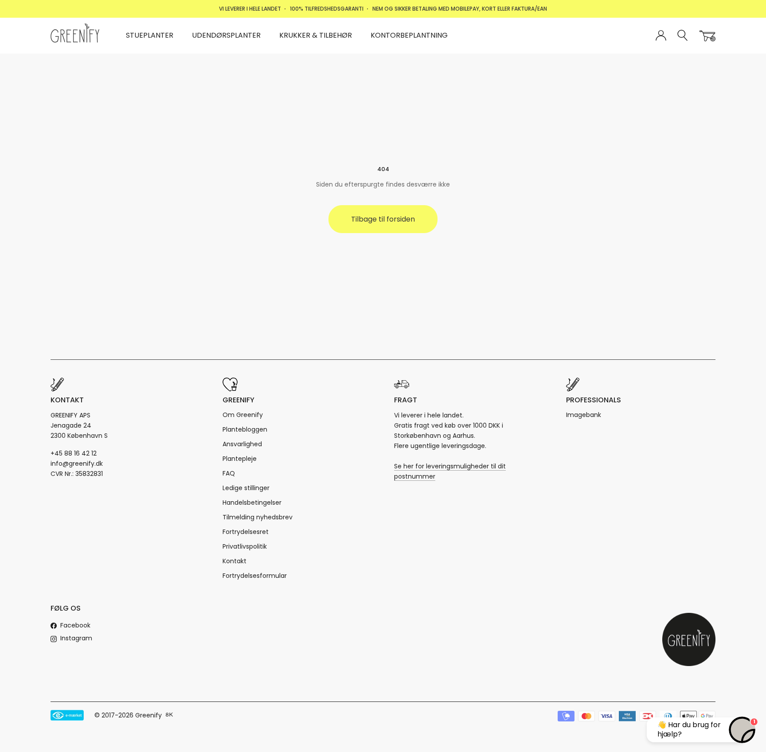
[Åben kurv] (707, 36)
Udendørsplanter (226, 35)
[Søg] (682, 36)
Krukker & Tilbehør (315, 35)
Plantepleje (240, 458)
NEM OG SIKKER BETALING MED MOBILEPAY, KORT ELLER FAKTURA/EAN (459, 8)
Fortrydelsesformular (255, 575)
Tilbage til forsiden (383, 219)
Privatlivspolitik (245, 546)
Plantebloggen (245, 429)
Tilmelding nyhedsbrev (258, 517)
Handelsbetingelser (252, 502)
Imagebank (583, 414)
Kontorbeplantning (409, 35)
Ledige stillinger (246, 487)
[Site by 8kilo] (169, 715)
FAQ (229, 473)
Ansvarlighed (242, 444)
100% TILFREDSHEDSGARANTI (326, 8)
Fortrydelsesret (246, 531)
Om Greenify (243, 414)
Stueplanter (149, 35)
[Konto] (661, 36)
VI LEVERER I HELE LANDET (250, 8)
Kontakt (234, 561)
